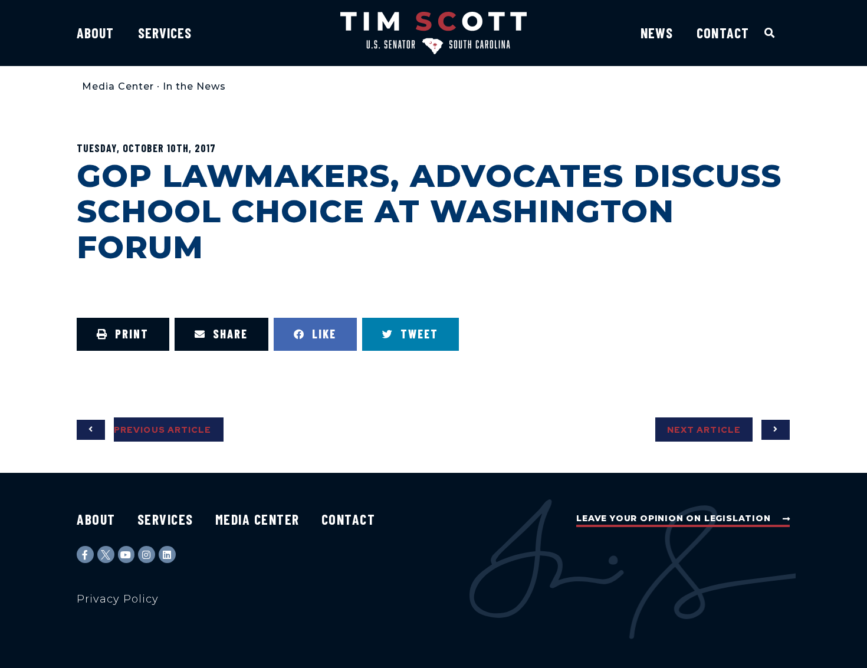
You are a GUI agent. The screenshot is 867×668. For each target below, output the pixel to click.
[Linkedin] (167, 554)
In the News (194, 86)
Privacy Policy (118, 599)
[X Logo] (105, 554)
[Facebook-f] (85, 554)
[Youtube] (126, 554)
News (657, 32)
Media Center (118, 86)
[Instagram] (146, 554)
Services (165, 32)
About (95, 32)
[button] (770, 32)
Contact (723, 32)
